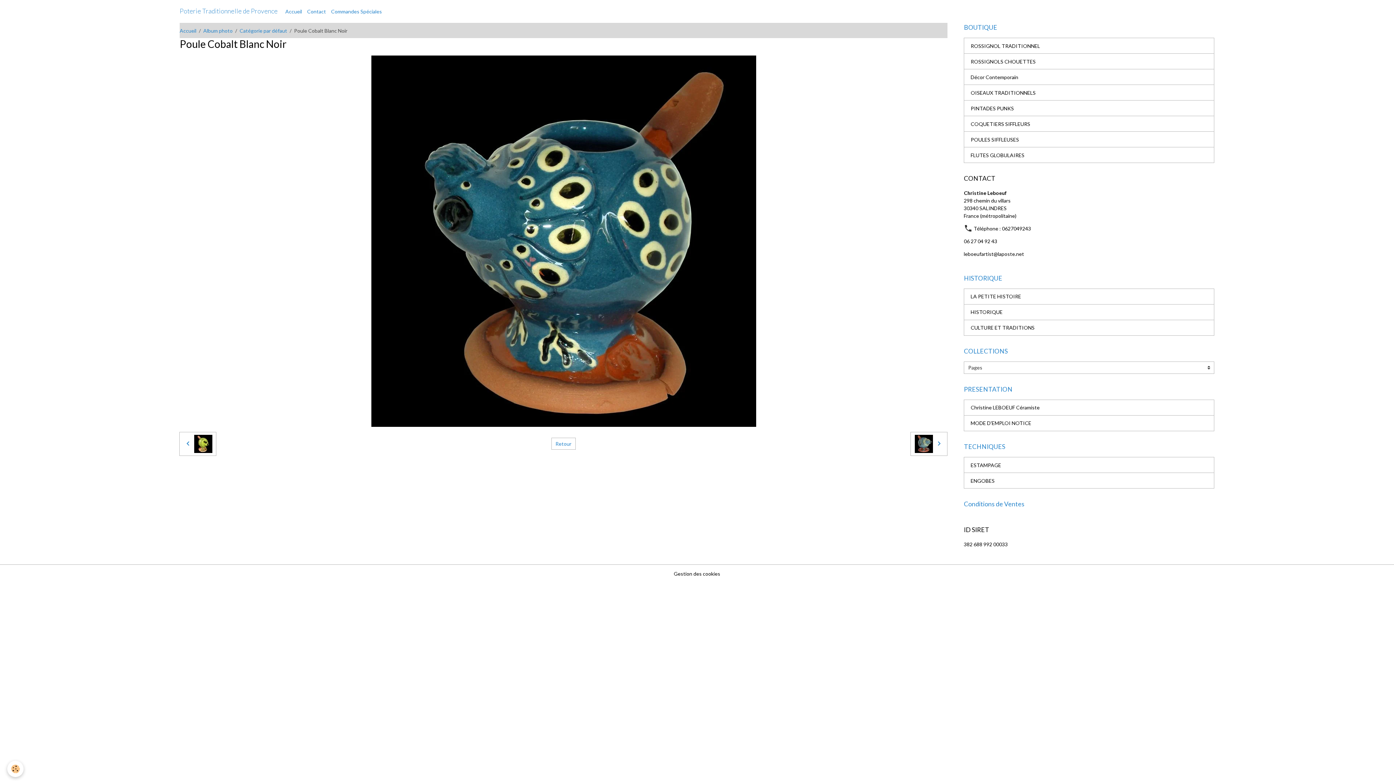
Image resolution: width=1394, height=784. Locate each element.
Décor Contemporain (994, 77)
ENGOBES (983, 481)
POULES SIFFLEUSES (995, 139)
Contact (316, 11)
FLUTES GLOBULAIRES (997, 155)
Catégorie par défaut (263, 31)
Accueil (293, 11)
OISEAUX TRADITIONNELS (1003, 93)
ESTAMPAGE (986, 465)
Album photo (218, 31)
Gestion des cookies (697, 574)
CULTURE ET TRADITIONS (1003, 327)
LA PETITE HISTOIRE (996, 296)
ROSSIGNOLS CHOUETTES (1003, 61)
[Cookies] (15, 769)
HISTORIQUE (987, 312)
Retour (563, 444)
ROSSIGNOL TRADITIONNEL (1005, 46)
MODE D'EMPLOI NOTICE (1001, 423)
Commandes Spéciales (356, 11)
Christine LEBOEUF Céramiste (1005, 407)
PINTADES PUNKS (992, 108)
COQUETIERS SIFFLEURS (1000, 124)
